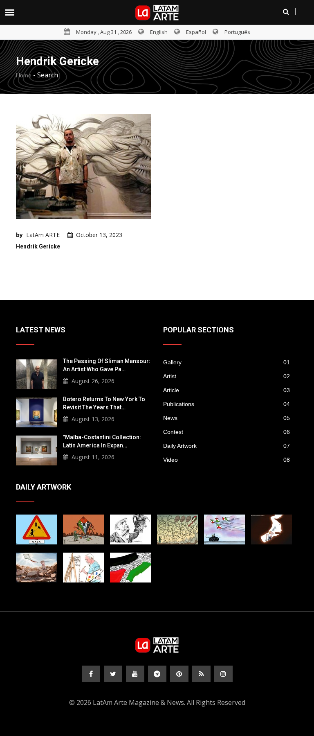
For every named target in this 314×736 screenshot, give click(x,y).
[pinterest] (179, 674)
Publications (226, 404)
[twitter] (113, 674)
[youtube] (135, 674)
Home (23, 75)
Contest (226, 432)
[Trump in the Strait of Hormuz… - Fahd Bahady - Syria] (271, 529)
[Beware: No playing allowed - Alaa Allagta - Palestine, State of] (36, 529)
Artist (226, 376)
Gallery (226, 362)
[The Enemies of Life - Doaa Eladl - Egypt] (224, 529)
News (226, 418)
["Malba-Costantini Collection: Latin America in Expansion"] (36, 449)
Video (226, 459)
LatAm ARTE (43, 235)
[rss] (201, 674)
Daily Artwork (226, 446)
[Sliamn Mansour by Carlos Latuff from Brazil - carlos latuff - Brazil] (83, 567)
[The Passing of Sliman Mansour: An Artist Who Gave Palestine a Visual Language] (36, 373)
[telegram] (157, 674)
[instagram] (223, 674)
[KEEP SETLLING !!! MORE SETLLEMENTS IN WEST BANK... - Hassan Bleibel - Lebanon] (130, 567)
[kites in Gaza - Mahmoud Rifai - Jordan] (83, 529)
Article (226, 390)
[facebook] (91, 674)
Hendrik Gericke (38, 246)
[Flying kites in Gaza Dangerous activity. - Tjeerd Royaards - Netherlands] (177, 529)
